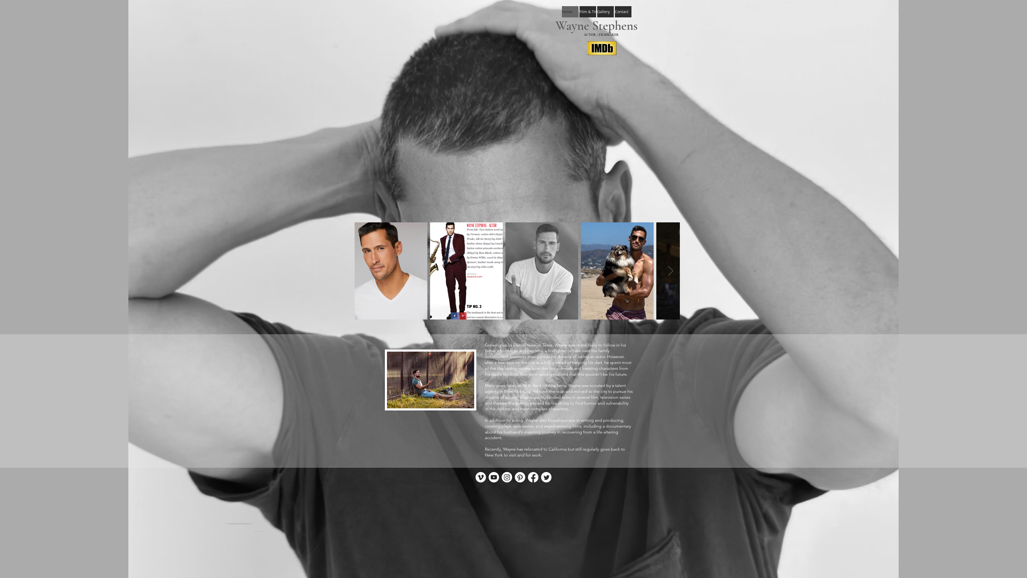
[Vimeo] (481, 477)
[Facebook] (533, 477)
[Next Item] (671, 271)
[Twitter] (546, 477)
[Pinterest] (520, 477)
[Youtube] (494, 477)
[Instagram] (507, 477)
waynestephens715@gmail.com (240, 524)
